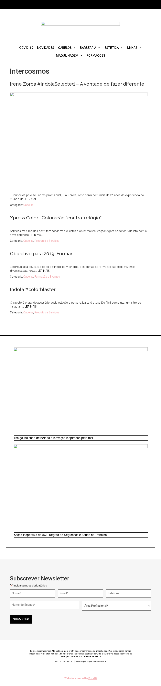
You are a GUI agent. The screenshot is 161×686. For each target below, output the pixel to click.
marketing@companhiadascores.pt (90, 661)
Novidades (45, 48)
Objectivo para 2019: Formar (41, 253)
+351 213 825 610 (64, 661)
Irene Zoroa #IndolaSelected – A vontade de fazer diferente (77, 84)
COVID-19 (26, 48)
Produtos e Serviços (47, 240)
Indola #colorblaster (33, 289)
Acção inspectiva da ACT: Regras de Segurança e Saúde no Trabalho (60, 535)
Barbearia (88, 48)
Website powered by (80, 678)
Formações (96, 55)
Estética (111, 48)
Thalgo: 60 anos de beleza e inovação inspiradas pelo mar (53, 438)
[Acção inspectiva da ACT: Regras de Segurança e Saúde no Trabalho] (81, 488)
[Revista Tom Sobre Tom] (80, 28)
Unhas (132, 48)
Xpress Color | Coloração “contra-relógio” (56, 218)
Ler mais (31, 199)
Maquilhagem (67, 55)
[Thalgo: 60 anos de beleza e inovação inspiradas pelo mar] (81, 391)
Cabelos (65, 48)
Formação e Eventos (47, 276)
